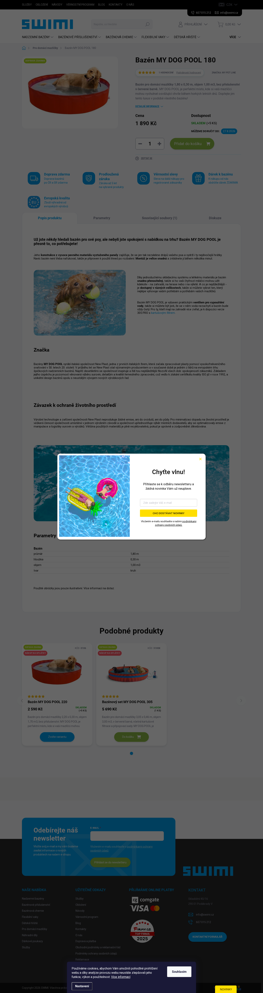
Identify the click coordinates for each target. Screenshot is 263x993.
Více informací (120, 977)
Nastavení (82, 986)
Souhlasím (179, 972)
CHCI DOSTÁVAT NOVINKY (168, 513)
